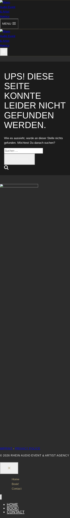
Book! (15, 484)
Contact (17, 488)
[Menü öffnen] (4, 52)
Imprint (6, 448)
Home (15, 479)
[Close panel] (9, 468)
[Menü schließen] (1, 497)
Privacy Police (27, 448)
